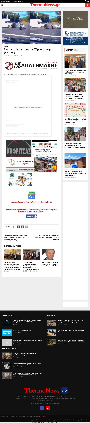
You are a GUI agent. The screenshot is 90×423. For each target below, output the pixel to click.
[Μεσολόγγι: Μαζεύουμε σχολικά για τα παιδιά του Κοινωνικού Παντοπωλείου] (75, 110)
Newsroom (8, 55)
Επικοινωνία (84, 420)
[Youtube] (48, 408)
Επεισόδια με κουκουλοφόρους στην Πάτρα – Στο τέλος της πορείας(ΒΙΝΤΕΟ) (16, 237)
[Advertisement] (75, 240)
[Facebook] (42, 408)
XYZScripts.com (54, 422)
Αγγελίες (56, 420)
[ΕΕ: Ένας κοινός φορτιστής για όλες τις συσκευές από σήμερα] (7, 342)
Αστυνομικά (63, 420)
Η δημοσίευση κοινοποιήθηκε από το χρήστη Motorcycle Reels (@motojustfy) (32, 133)
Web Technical (42, 416)
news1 (5, 46)
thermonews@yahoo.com (52, 403)
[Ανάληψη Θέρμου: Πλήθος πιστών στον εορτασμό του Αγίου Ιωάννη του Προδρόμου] (75, 85)
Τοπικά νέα (49, 420)
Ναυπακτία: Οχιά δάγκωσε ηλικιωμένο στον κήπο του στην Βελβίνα (47, 237)
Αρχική (32, 420)
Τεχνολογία (7, 316)
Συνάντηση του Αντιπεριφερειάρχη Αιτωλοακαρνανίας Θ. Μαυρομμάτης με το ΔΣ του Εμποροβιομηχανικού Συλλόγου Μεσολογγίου (31, 267)
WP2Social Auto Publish (38, 422)
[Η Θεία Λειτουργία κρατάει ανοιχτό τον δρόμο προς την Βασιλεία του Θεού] (7, 365)
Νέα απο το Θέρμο (40, 420)
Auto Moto (51, 316)
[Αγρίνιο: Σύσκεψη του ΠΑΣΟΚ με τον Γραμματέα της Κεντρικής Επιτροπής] (75, 61)
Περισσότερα (76, 420)
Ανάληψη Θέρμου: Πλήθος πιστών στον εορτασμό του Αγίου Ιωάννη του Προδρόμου (74, 96)
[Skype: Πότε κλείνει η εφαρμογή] (7, 332)
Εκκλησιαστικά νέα (10, 348)
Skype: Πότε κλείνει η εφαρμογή (22, 330)
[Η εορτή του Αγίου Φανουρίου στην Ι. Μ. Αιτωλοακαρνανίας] (7, 356)
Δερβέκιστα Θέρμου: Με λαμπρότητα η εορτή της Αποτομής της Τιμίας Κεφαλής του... (75, 146)
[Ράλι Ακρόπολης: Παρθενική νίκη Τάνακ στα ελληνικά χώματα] (51, 332)
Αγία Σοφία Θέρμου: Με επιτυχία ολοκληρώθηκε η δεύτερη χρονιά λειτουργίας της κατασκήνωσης (75, 172)
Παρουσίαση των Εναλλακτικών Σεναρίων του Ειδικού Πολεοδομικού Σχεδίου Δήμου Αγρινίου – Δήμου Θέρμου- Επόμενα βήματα (12, 267)
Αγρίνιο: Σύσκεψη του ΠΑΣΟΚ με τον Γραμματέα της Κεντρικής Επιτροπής (75, 72)
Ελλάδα (69, 420)
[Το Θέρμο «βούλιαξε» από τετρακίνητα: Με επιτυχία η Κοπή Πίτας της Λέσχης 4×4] (51, 323)
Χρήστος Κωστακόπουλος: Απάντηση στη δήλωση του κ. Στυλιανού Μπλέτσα (50, 264)
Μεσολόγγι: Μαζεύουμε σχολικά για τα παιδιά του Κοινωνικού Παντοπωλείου (75, 120)
